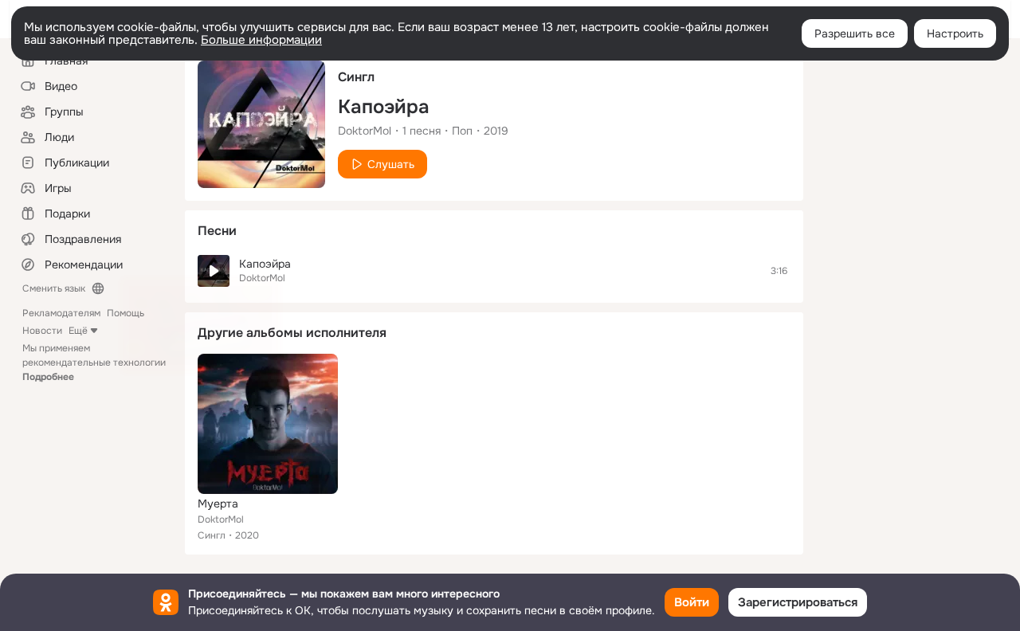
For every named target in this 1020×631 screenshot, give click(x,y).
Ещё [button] (78, 330)
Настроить (955, 33)
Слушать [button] (390, 164)
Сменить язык (53, 288)
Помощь (125, 313)
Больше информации (261, 40)
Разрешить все (854, 33)
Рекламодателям (61, 313)
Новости (42, 330)
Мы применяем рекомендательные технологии (94, 362)
